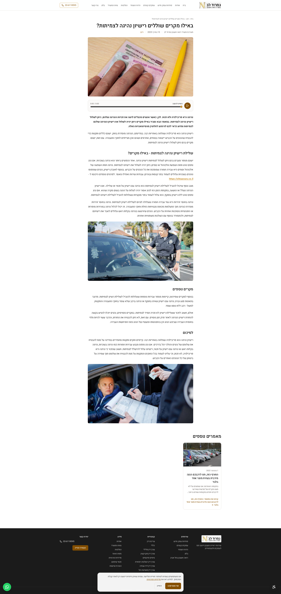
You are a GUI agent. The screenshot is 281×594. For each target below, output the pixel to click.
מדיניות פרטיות (115, 557)
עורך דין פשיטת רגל (147, 570)
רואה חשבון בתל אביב (179, 557)
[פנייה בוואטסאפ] (7, 587)
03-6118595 (70, 5)
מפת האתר (116, 553)
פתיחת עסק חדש (165, 5)
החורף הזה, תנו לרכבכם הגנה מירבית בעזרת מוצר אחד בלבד (202, 478)
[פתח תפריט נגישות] (274, 587)
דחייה (159, 585)
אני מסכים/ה (173, 585)
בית (184, 5)
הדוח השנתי (135, 5)
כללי (153, 545)
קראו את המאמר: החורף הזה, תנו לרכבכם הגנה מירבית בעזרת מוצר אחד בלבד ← (202, 502)
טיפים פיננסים (149, 557)
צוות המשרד (113, 5)
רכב (187, 19)
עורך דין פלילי (149, 549)
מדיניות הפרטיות (154, 579)
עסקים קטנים (149, 5)
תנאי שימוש (116, 561)
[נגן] (187, 105)
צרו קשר (94, 5)
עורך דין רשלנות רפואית (145, 561)
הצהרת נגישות (115, 565)
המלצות (124, 5)
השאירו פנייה (80, 547)
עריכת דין (151, 541)
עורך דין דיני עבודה (147, 565)
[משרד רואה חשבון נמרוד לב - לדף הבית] (210, 5)
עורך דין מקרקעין (148, 553)
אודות (177, 5)
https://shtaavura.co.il (181, 179)
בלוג (103, 5)
